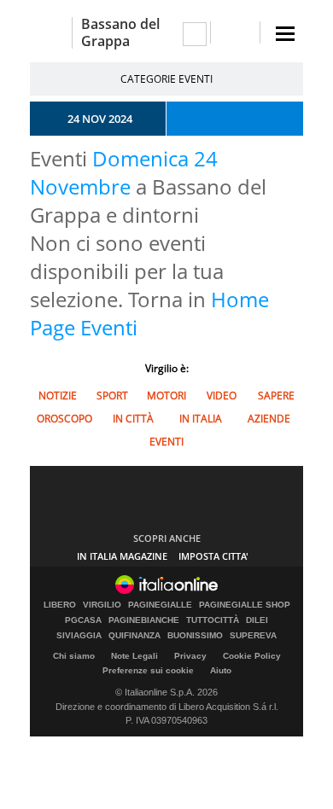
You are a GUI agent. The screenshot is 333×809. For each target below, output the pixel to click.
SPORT (112, 395)
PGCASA (83, 620)
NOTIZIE (57, 395)
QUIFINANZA (134, 635)
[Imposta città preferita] (51, 33)
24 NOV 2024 (99, 118)
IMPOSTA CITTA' (213, 556)
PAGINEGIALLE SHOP (244, 605)
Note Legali (134, 656)
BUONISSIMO (195, 635)
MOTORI (166, 395)
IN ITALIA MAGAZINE (122, 556)
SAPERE (276, 395)
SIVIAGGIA (79, 635)
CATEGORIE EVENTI (166, 79)
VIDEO (222, 395)
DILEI (257, 620)
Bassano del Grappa (120, 32)
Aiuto (220, 670)
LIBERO (60, 605)
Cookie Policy (252, 656)
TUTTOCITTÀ (212, 620)
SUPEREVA (253, 635)
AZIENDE (269, 418)
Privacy (190, 656)
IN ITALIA (200, 418)
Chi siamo (74, 656)
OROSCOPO (64, 418)
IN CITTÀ (133, 418)
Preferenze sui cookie (148, 670)
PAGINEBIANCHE (143, 620)
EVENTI (166, 441)
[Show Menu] (285, 33)
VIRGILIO (102, 605)
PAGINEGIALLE (160, 605)
